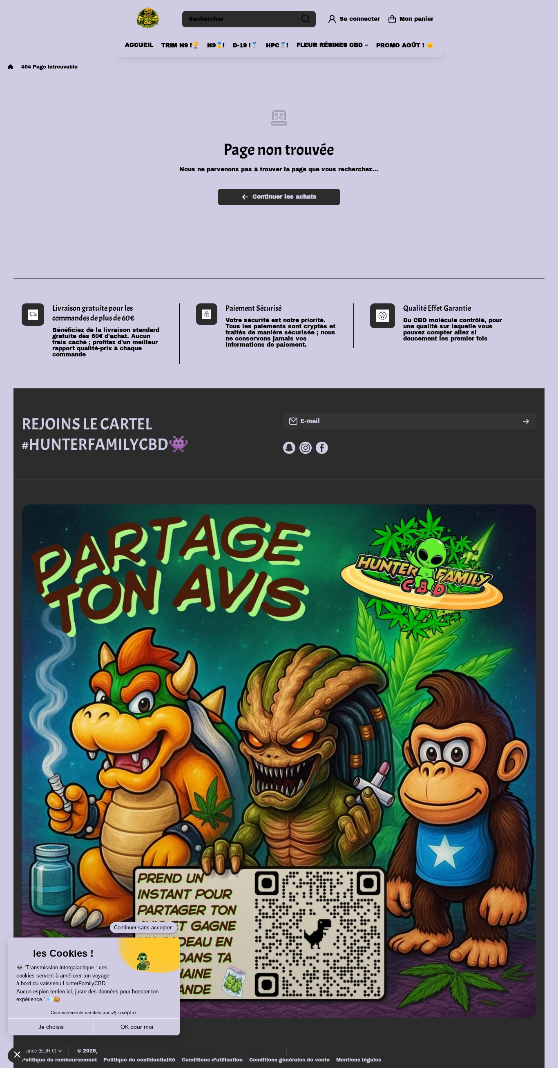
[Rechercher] (305, 19)
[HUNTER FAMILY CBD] (147, 19)
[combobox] (249, 19)
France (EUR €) (39, 1051)
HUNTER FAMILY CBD (127, 1051)
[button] (410, 19)
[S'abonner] (526, 421)
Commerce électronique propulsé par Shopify (218, 1051)
